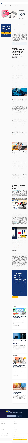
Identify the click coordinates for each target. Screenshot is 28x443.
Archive (2, 5)
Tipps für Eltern (21, 10)
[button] (19, 18)
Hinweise (14, 306)
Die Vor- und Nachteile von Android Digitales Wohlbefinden (19, 317)
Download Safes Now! (6, 32)
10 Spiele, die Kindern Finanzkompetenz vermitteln (18, 392)
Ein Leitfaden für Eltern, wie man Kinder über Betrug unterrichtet (19, 342)
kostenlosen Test (16, 222)
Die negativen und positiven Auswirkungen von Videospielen (22, 16)
